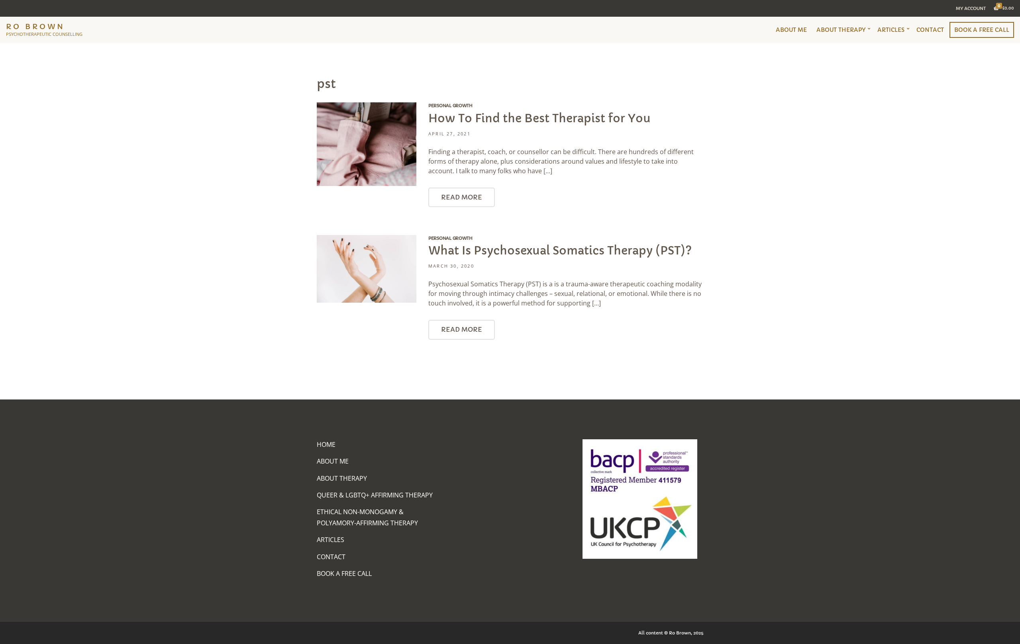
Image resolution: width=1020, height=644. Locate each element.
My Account (971, 8)
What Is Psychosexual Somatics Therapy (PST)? (560, 251)
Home (326, 444)
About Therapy (840, 29)
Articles (890, 29)
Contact (930, 29)
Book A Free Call (981, 29)
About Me (791, 29)
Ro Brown (35, 26)
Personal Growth (450, 105)
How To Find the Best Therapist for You (539, 118)
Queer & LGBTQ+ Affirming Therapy (375, 495)
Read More (461, 197)
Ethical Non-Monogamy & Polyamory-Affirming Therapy (367, 517)
